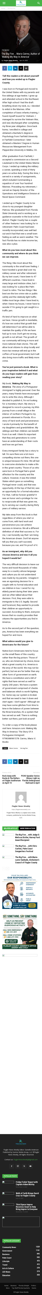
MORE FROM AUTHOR (27, 828)
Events (34, 1288)
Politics (33, 1286)
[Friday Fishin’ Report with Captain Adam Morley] (8, 1185)
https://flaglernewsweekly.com (21, 809)
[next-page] (7, 868)
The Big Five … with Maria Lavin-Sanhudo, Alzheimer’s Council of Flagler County (27, 860)
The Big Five (11, 8)
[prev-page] (3, 868)
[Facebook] (4, 68)
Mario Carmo (13, 748)
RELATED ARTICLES (10, 828)
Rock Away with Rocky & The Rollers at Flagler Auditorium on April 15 (11, 779)
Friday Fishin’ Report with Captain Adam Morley (27, 1183)
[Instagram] (18, 1166)
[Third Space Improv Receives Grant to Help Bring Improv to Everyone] (8, 1207)
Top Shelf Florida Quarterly (21, 1288)
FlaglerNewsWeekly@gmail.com (26, 1159)
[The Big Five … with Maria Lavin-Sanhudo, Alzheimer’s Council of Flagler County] (8, 860)
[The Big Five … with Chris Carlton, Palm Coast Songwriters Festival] (8, 849)
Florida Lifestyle (24, 1286)
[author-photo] (21, 803)
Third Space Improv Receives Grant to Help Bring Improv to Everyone (26, 1206)
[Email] (20, 68)
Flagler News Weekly (11, 60)
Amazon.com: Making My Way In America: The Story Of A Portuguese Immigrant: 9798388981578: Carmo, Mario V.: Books (19, 735)
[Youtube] (30, 1166)
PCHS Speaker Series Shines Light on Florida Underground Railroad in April (30, 779)
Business (13, 1286)
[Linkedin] (15, 68)
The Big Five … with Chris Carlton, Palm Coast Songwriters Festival (26, 849)
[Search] (38, 3)
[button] (4, 3)
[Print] (26, 68)
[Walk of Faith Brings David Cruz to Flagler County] (8, 1196)
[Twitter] (10, 68)
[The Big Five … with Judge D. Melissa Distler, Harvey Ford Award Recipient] (8, 837)
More (8, 1288)
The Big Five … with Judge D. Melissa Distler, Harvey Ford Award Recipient (27, 837)
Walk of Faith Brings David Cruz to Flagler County (27, 1194)
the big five (24, 748)
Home (3, 8)
